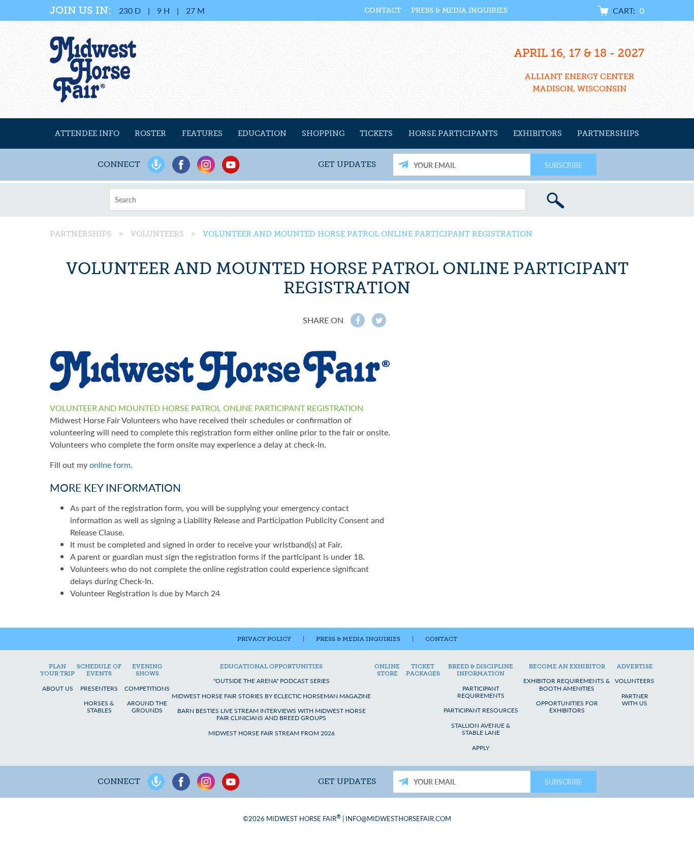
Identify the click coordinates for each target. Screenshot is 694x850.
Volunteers (157, 234)
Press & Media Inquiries (459, 10)
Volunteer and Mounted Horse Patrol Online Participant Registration (367, 234)
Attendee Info (87, 133)
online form (110, 464)
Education (262, 133)
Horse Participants (453, 133)
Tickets (376, 133)
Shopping (323, 133)
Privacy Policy (264, 638)
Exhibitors (537, 133)
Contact (382, 10)
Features (202, 133)
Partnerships (608, 133)
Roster (150, 133)
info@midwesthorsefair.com (398, 818)
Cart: (628, 10)
